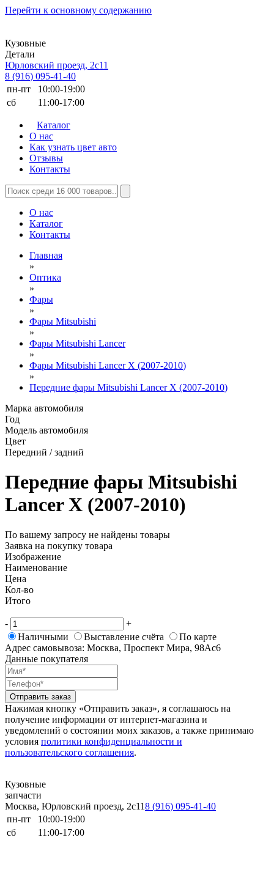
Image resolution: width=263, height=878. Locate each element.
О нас (41, 136)
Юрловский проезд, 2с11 (56, 65)
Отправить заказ (40, 696)
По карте (198, 637)
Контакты (49, 169)
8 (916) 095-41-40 (40, 76)
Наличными (43, 637)
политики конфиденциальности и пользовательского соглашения (93, 747)
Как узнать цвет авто (73, 147)
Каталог (53, 125)
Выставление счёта (124, 637)
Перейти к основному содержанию (78, 10)
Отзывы (46, 158)
